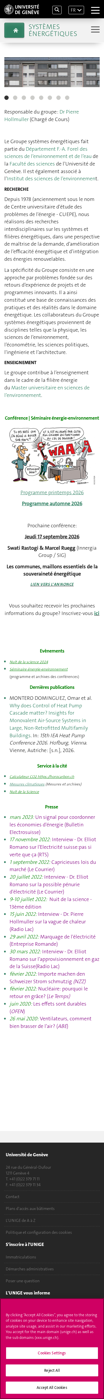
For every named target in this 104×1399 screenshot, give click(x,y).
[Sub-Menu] (95, 30)
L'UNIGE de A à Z (21, 1220)
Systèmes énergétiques (53, 30)
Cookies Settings (52, 1353)
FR (73, 10)
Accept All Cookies (52, 1387)
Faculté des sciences (32, 163)
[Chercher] (57, 10)
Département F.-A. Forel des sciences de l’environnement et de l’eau (48, 152)
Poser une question (23, 1280)
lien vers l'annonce (52, 584)
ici (96, 613)
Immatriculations (21, 1257)
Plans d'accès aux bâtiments (30, 1208)
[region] (52, 1348)
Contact (12, 1196)
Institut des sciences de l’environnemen (51, 178)
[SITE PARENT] (14, 30)
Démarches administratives (30, 1269)
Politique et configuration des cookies (39, 1232)
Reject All (52, 1370)
